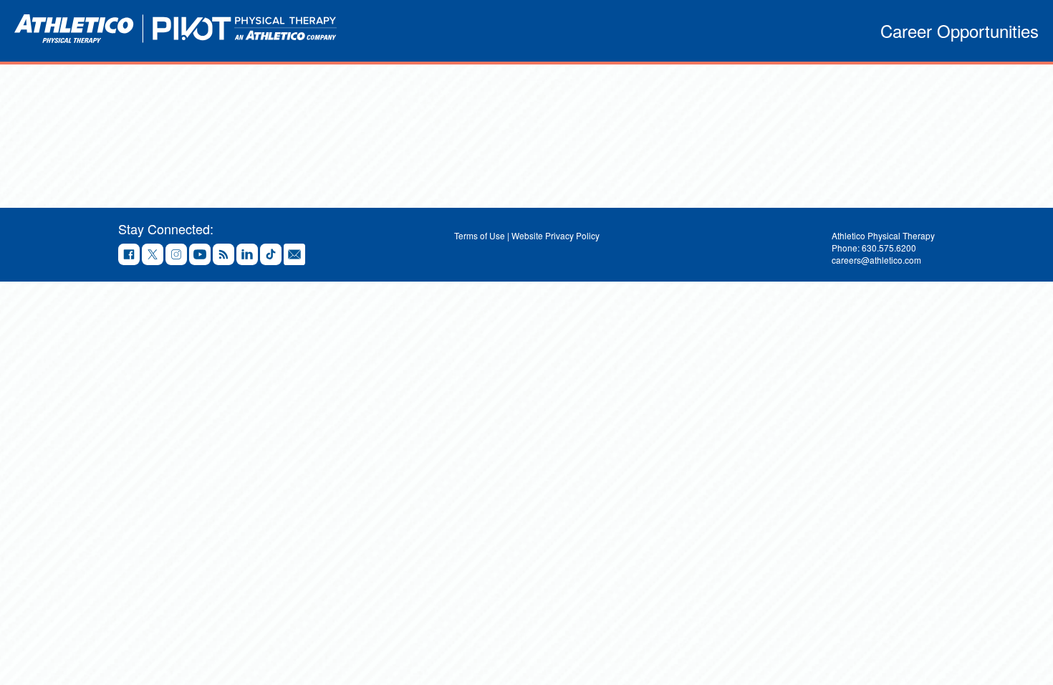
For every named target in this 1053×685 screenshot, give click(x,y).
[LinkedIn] (247, 255)
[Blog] (223, 255)
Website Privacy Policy (555, 235)
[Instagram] (176, 255)
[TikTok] (271, 255)
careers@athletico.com (876, 260)
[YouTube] (200, 255)
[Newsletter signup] (294, 255)
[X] (152, 255)
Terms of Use (479, 235)
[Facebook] (129, 255)
